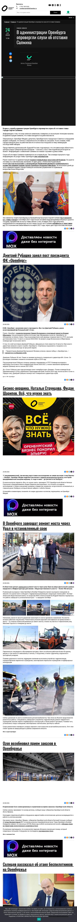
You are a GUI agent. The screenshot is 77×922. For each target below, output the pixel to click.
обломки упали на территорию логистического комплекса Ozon (38, 825)
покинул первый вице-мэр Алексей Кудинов (47, 160)
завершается (23, 587)
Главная (6, 22)
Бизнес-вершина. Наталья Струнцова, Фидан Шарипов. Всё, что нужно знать (39, 390)
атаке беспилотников (12, 822)
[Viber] (73, 228)
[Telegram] (10, 60)
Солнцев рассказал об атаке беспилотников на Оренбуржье (38, 866)
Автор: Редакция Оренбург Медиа (29, 64)
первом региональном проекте (52, 477)
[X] (71, 228)
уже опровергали (41, 156)
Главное (13, 22)
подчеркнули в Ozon (46, 831)
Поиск (55, 12)
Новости (24, 28)
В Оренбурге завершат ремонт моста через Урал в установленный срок (37, 525)
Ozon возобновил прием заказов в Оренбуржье (30, 745)
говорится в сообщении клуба (15, 353)
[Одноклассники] (10, 57)
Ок (39, 919)
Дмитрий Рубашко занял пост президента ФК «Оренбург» (36, 257)
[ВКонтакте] (10, 53)
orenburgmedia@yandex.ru (28, 8)
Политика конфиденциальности (58, 916)
